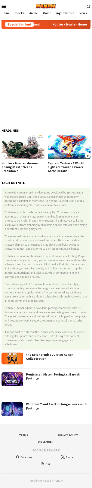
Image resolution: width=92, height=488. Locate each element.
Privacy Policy (68, 435)
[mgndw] (46, 6)
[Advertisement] (46, 77)
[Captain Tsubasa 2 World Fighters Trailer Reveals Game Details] (69, 147)
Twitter (70, 457)
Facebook (26, 457)
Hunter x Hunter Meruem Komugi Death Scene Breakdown (20, 167)
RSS (48, 463)
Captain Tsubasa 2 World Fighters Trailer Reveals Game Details (66, 167)
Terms (23, 435)
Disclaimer (45, 442)
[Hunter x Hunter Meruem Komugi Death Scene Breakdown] (23, 147)
